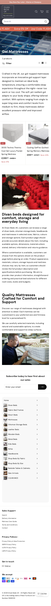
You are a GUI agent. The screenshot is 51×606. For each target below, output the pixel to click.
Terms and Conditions (9, 525)
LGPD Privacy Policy (9, 551)
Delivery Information (9, 518)
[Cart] (42, 11)
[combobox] (25, 21)
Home (4, 47)
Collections (14, 47)
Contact (5, 528)
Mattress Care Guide (9, 521)
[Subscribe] (42, 387)
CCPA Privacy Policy (9, 548)
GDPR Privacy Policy (9, 544)
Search (4, 515)
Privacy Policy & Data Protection (13, 541)
